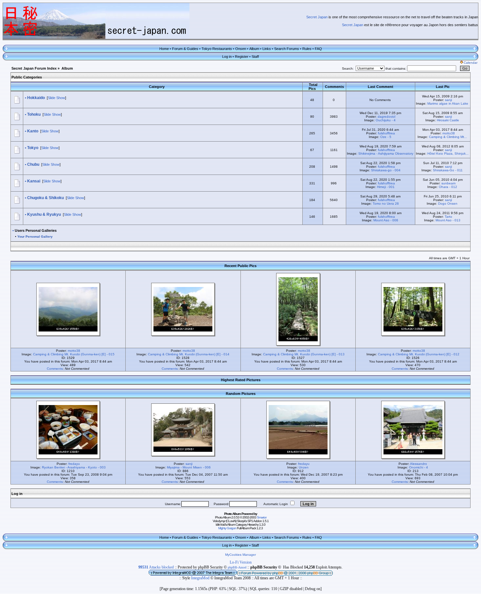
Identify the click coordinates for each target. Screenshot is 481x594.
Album (254, 49)
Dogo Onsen (447, 203)
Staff (255, 57)
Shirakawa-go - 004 (386, 170)
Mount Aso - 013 (448, 220)
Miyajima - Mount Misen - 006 (189, 467)
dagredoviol (386, 116)
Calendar (470, 62)
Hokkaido (36, 97)
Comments (55, 368)
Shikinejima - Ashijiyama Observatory (385, 153)
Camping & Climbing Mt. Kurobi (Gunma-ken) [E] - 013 (304, 354)
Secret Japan (317, 17)
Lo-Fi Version (241, 562)
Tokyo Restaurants (217, 49)
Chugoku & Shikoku (45, 197)
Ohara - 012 (448, 187)
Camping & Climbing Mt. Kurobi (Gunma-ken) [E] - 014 (188, 354)
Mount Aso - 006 (385, 220)
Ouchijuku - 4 (386, 120)
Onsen (240, 49)
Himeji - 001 (386, 187)
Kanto (32, 131)
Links (266, 49)
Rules (307, 49)
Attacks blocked (156, 567)
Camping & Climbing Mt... (448, 137)
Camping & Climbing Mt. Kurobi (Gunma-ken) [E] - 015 (74, 354)
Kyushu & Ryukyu (44, 214)
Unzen (304, 467)
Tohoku (34, 114)
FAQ (318, 49)
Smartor (261, 517)
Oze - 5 (385, 137)
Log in (227, 57)
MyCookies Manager (240, 554)
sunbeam (448, 183)
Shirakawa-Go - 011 (448, 170)
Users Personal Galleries (36, 230)
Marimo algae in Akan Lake (447, 103)
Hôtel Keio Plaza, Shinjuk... (448, 153)
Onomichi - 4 (418, 467)
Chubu (33, 164)
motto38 (448, 133)
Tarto (448, 216)
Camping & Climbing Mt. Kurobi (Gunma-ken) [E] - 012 (418, 354)
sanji (448, 100)
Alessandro (418, 464)
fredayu (74, 464)
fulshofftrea (386, 133)
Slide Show (56, 98)
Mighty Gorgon (227, 528)
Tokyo (32, 147)
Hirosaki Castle (448, 120)
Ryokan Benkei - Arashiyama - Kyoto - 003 (74, 467)
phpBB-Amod (237, 567)
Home (164, 49)
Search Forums (286, 49)
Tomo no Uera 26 (386, 203)
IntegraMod (200, 578)
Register (241, 57)
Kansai (33, 181)
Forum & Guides (185, 49)
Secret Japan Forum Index (34, 68)
